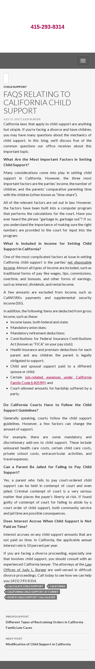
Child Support (15, 86)
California (57, 586)
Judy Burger (32, 119)
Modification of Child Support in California (38, 641)
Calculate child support (25, 586)
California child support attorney (32, 591)
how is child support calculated (31, 597)
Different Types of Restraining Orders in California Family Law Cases (44, 622)
